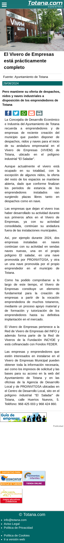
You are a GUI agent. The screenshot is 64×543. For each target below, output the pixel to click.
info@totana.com (15, 520)
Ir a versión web (14, 539)
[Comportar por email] (31, 113)
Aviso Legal (12, 523)
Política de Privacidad (18, 527)
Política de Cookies (17, 535)
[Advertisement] (23, 447)
